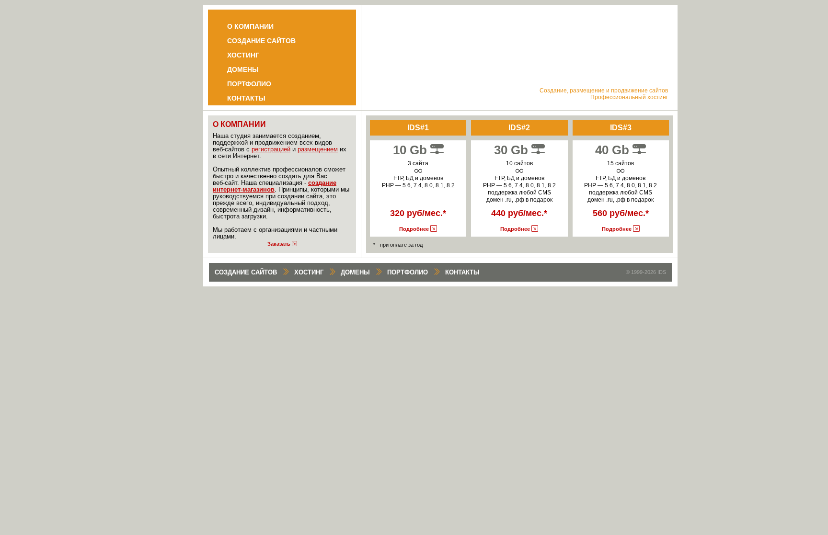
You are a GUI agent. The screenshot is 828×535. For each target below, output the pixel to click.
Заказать (279, 244)
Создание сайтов (261, 41)
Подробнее (414, 229)
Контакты (246, 98)
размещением (318, 149)
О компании (250, 26)
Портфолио (249, 84)
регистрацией (271, 149)
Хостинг (243, 55)
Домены (243, 69)
